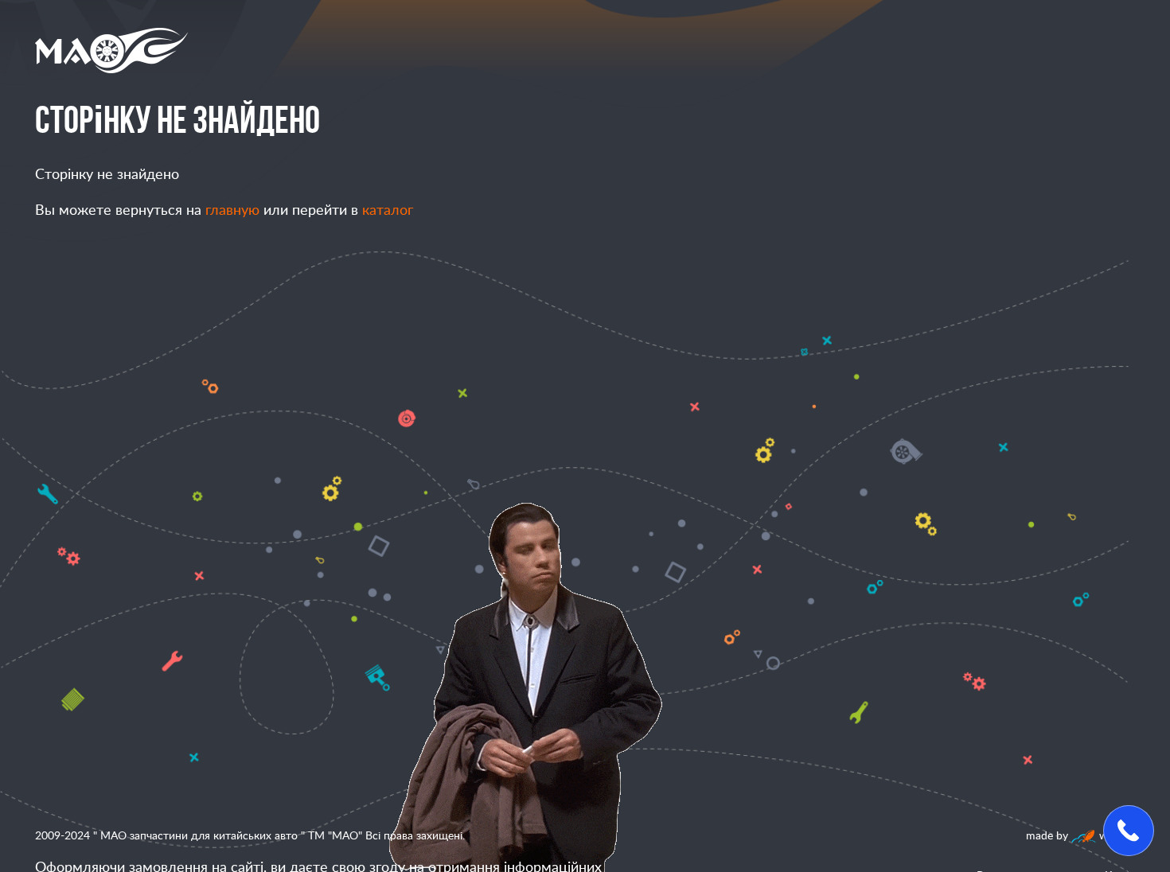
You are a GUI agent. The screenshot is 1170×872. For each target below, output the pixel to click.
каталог (387, 211)
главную (232, 211)
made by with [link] (1075, 836)
